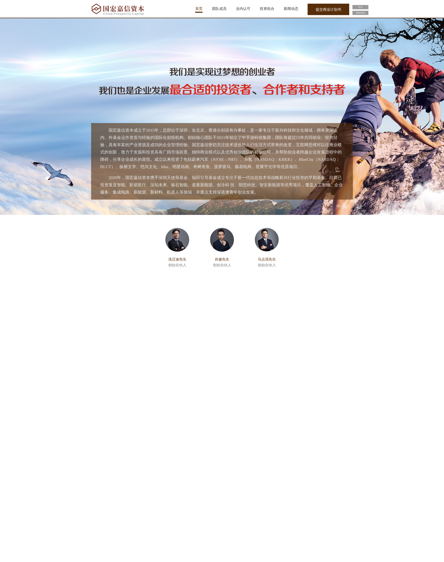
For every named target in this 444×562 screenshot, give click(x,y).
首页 (199, 9)
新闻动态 (291, 9)
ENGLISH (360, 13)
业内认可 (243, 9)
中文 (360, 7)
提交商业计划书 (328, 9)
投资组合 (267, 9)
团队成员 (219, 9)
